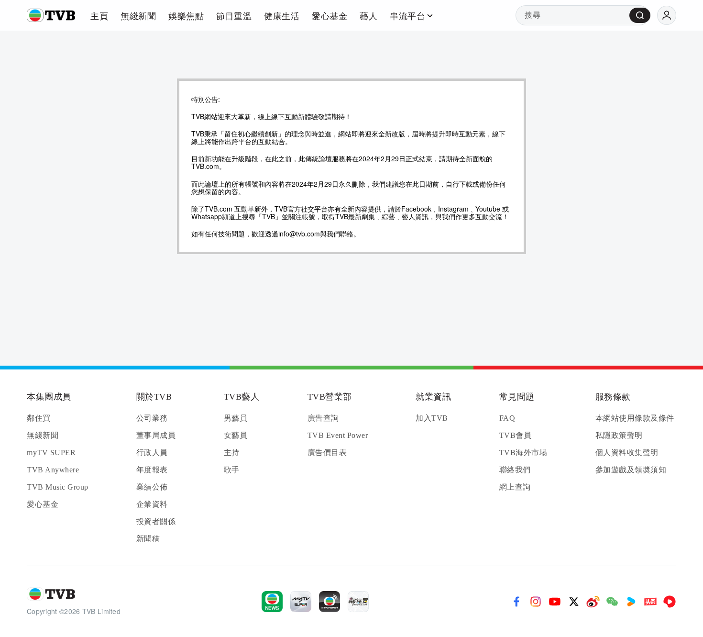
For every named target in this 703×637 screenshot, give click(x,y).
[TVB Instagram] (535, 601)
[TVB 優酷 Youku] (631, 601)
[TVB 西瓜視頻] (669, 601)
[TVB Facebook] (516, 601)
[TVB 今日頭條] (650, 601)
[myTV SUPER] (300, 601)
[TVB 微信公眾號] (612, 601)
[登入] (666, 15)
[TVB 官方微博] (593, 601)
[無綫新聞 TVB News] (272, 601)
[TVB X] (574, 601)
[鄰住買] (358, 601)
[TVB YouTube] (554, 601)
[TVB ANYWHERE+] (329, 601)
